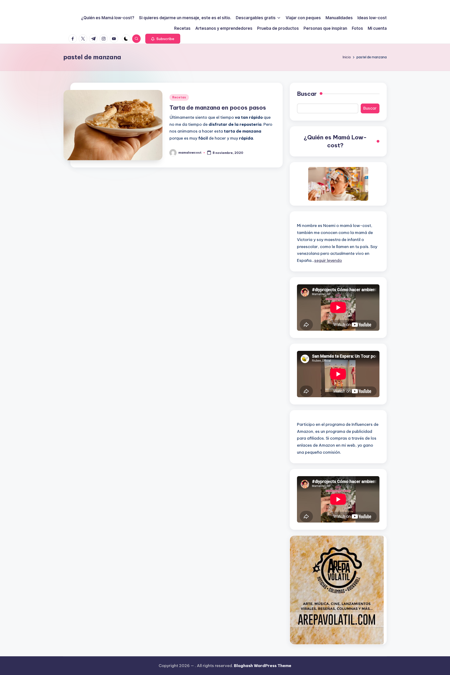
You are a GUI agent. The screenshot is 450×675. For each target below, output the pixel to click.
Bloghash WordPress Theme (262, 665)
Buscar (307, 93)
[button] (162, 39)
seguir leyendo (328, 260)
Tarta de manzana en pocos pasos (217, 107)
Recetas (179, 97)
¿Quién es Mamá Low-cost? (335, 141)
